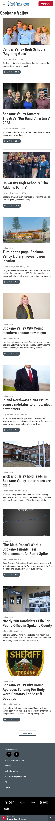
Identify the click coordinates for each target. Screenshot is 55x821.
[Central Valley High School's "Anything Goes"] (26, 31)
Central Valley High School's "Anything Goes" (24, 51)
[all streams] (51, 818)
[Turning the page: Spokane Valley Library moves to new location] (26, 230)
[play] (4, 818)
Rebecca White (8, 338)
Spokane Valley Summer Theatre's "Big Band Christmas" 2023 (27, 118)
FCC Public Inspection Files (15, 776)
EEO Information (11, 771)
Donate (46, 4)
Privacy (8, 766)
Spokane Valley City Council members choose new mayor (24, 330)
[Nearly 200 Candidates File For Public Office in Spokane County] (26, 599)
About (7, 782)
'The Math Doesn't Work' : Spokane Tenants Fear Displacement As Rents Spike (25, 549)
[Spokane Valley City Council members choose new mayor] (26, 306)
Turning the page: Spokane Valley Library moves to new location (24, 256)
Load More (27, 733)
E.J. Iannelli (7, 59)
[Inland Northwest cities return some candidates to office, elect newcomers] (26, 378)
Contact (8, 787)
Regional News (8, 248)
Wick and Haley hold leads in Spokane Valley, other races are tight (27, 480)
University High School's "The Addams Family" (25, 185)
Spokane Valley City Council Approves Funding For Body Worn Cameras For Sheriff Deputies (24, 692)
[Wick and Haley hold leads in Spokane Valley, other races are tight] (26, 454)
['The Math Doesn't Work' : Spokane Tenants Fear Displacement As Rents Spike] (26, 522)
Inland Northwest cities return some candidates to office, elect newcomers (27, 404)
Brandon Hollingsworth (11, 267)
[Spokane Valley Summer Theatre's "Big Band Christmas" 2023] (26, 96)
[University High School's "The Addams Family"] (26, 165)
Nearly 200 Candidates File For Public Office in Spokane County (27, 623)
